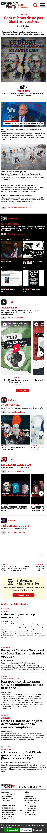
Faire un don (31, 814)
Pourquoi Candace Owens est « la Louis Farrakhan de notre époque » (22, 653)
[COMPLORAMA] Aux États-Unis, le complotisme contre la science (22, 685)
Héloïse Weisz (7, 763)
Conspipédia (6, 800)
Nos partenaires (8, 812)
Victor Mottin (23, 763)
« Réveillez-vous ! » (30, 798)
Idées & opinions (8, 798)
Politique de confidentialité (8, 817)
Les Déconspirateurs (31, 800)
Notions (26, 239)
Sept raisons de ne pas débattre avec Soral (23, 20)
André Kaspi (6, 622)
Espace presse (30, 810)
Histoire (5, 611)
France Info (6, 692)
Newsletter (29, 812)
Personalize (26, 830)
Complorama (29, 796)
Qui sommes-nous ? (9, 806)
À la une (23, 14)
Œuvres (26, 268)
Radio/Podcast (8, 749)
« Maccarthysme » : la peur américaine (20, 615)
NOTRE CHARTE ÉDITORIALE (12, 810)
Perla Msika (6, 731)
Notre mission (7, 808)
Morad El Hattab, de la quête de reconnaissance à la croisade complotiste (22, 724)
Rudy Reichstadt (23, 26)
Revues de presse (30, 803)
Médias (4, 268)
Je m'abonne (23, 595)
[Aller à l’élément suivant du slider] (41, 353)
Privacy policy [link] (38, 830)
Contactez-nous (31, 808)
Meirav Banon (7, 661)
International (7, 796)
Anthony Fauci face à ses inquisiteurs (18, 185)
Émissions (27, 794)
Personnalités (6, 239)
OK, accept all (12, 830)
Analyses (5, 647)
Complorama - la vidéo (11, 679)
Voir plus (23, 390)
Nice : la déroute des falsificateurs (16, 196)
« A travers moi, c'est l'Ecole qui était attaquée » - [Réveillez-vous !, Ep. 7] (21, 755)
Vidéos (26, 792)
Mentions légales (9, 814)
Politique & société (8, 794)
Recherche (32, 806)
